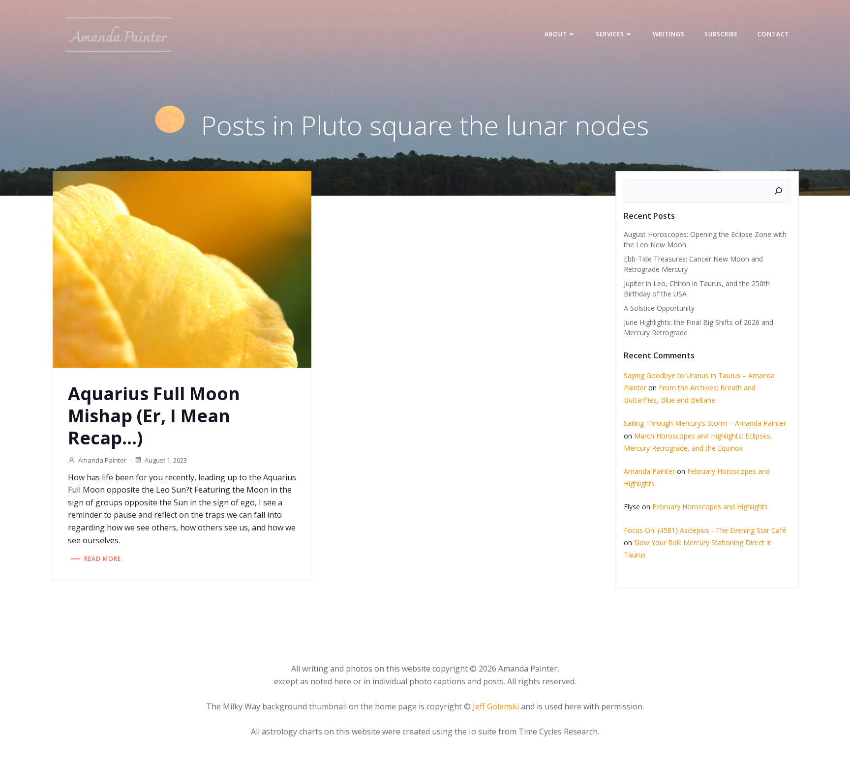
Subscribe (721, 34)
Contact (773, 34)
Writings (669, 34)
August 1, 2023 (166, 460)
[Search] (778, 190)
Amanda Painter (102, 460)
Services (610, 34)
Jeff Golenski (496, 706)
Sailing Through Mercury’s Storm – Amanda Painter (705, 423)
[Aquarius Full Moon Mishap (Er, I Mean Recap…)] (182, 268)
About (556, 34)
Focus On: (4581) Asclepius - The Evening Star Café (705, 530)
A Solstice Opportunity (659, 308)
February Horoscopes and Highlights (710, 506)
